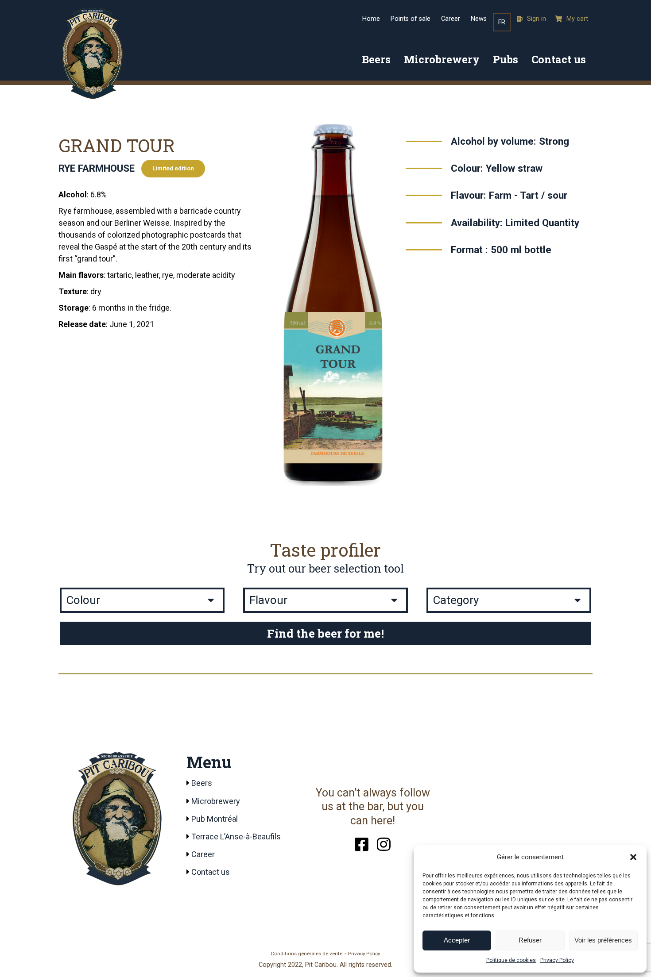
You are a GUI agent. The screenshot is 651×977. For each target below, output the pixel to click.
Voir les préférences (603, 940)
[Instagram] (384, 843)
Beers (376, 59)
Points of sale (410, 19)
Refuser (530, 940)
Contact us (558, 59)
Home (371, 19)
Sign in (536, 19)
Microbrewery (442, 59)
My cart (577, 19)
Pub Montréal (214, 818)
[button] (633, 857)
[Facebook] (361, 843)
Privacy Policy (557, 960)
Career (450, 19)
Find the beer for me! (325, 633)
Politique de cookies (511, 960)
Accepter (457, 940)
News (479, 19)
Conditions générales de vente (306, 953)
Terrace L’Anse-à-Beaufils (236, 836)
